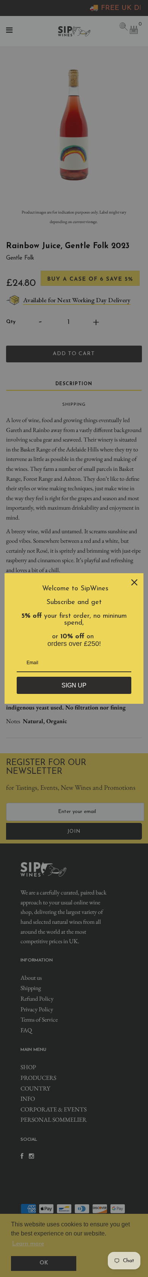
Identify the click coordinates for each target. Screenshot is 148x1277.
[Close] (134, 582)
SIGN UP (74, 685)
